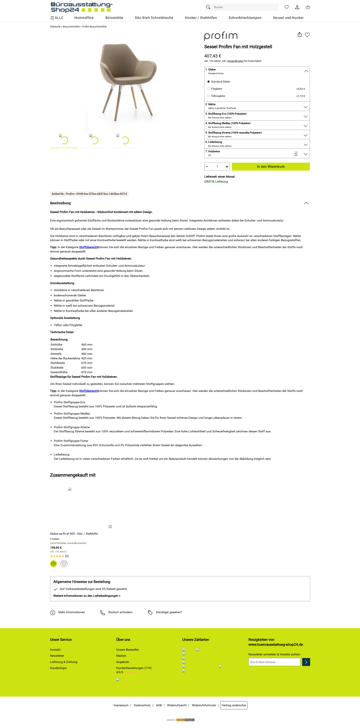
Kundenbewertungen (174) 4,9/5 (134, 670)
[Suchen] (209, 7)
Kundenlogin (58, 668)
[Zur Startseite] (81, 7)
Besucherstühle (71, 26)
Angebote (122, 662)
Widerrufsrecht (177, 705)
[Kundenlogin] (297, 7)
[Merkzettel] (286, 7)
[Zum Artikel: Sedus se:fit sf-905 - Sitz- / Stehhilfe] (82, 508)
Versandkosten (235, 61)
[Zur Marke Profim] (220, 36)
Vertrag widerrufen (234, 705)
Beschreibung (60, 203)
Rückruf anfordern (120, 612)
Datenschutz (142, 705)
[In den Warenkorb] (53, 563)
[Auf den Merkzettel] (307, 34)
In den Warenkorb (271, 166)
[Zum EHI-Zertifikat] (121, 682)
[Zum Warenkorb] (308, 7)
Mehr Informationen (71, 612)
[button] (299, 34)
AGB (159, 705)
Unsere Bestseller (127, 649)
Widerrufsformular (204, 705)
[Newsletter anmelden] (306, 662)
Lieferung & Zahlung (63, 662)
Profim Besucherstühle (94, 26)
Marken (121, 655)
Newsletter (57, 655)
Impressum (121, 705)
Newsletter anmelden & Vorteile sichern (274, 654)
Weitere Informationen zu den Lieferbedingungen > (86, 595)
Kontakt (55, 649)
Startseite (55, 26)
